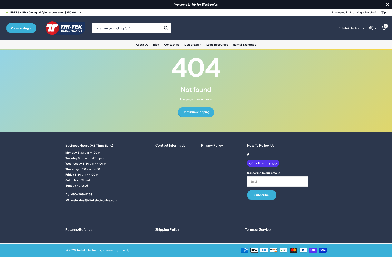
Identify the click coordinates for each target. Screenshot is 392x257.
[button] (4, 12)
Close (387, 4)
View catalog (20, 28)
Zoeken (166, 28)
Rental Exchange (244, 44)
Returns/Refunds (78, 229)
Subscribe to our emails (263, 173)
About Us (142, 44)
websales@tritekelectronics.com (94, 200)
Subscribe (261, 195)
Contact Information (171, 145)
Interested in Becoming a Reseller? (354, 12)
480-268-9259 (81, 194)
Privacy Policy (212, 145)
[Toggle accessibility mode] (383, 12)
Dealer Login (193, 44)
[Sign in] (372, 28)
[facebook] (248, 154)
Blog (156, 44)
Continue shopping (196, 112)
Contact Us (171, 44)
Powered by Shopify (116, 250)
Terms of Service (258, 229)
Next (211, 12)
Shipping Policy (167, 229)
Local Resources (217, 44)
